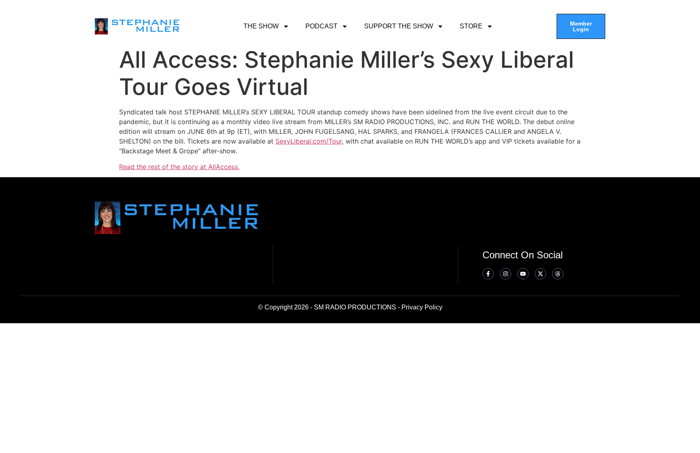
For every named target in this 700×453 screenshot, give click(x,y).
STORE (471, 26)
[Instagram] (505, 273)
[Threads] (557, 273)
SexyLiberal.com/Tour (308, 141)
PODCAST (321, 26)
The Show (261, 26)
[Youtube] (523, 273)
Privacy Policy (421, 307)
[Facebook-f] (488, 273)
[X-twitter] (540, 273)
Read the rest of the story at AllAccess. (179, 167)
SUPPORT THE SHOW (398, 26)
